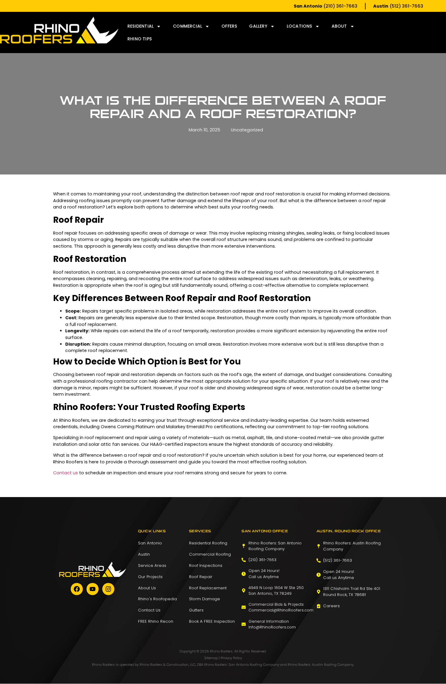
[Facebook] (77, 589)
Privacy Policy (231, 657)
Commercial (187, 26)
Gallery (258, 26)
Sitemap (211, 657)
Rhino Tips (139, 39)
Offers (229, 26)
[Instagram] (108, 589)
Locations (299, 26)
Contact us (66, 473)
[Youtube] (92, 589)
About (339, 26)
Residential (140, 26)
